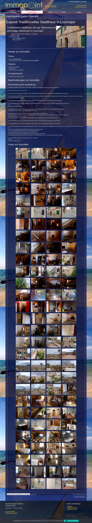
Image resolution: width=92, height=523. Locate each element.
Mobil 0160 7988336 (82, 5)
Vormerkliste (82, 494)
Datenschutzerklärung (73, 520)
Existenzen (69, 506)
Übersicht (75, 494)
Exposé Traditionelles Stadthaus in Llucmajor (18, 494)
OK (65, 520)
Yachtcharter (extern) (72, 509)
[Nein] (90, 521)
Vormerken (32, 494)
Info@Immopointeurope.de (80, 6)
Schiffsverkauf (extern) (72, 507)
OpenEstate (82, 496)
